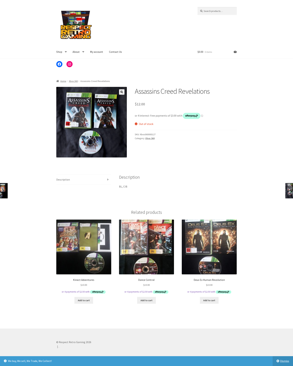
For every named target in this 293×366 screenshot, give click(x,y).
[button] (121, 92)
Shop (59, 51)
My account (96, 51)
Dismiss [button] (284, 361)
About (76, 51)
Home (63, 81)
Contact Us (115, 51)
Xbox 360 (73, 81)
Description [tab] (63, 179)
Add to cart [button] (84, 300)
